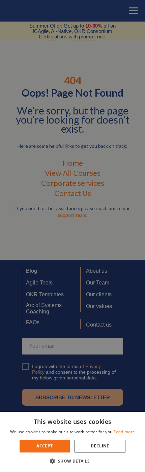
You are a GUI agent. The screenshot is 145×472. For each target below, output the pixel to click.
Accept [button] (44, 446)
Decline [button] (100, 446)
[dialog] (72, 236)
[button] (72, 461)
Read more (124, 432)
